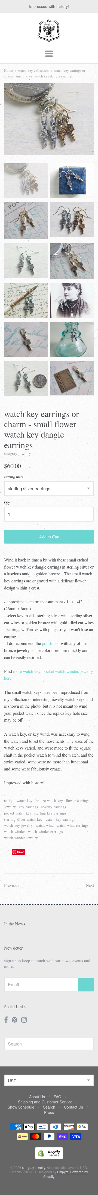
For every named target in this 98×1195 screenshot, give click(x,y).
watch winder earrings (45, 831)
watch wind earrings (72, 825)
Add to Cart (49, 536)
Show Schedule (21, 1107)
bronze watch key (49, 800)
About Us (37, 1096)
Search (49, 1107)
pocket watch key (17, 813)
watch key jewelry (18, 825)
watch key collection (33, 70)
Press (49, 1112)
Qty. (7, 502)
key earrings (28, 806)
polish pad (51, 643)
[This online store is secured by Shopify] (49, 1157)
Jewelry (10, 806)
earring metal (14, 477)
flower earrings (77, 800)
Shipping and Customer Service (45, 1101)
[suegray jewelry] (49, 39)
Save (20, 852)
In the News (14, 923)
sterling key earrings (50, 813)
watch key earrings (60, 819)
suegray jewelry (17, 453)
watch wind (45, 825)
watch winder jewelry (21, 837)
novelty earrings (53, 806)
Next (90, 885)
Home (8, 70)
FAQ (57, 1096)
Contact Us (73, 1107)
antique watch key (18, 800)
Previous (11, 885)
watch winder (14, 831)
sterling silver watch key (23, 819)
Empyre (63, 1171)
